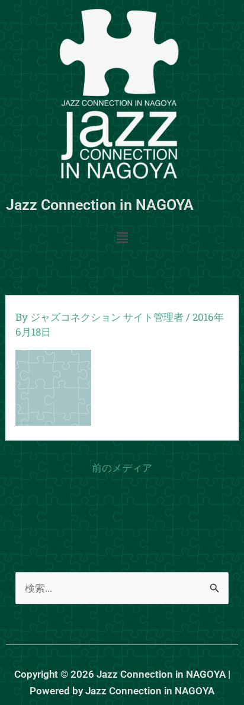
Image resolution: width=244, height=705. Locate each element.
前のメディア (122, 467)
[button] (122, 238)
